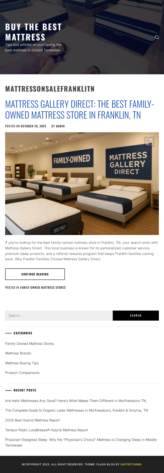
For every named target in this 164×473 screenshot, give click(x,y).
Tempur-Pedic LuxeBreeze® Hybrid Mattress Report (46, 430)
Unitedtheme (130, 464)
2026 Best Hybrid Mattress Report (32, 420)
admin (60, 126)
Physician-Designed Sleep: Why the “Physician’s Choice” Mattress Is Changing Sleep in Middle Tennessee (81, 442)
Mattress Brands (18, 353)
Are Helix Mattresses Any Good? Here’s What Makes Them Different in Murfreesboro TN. (76, 401)
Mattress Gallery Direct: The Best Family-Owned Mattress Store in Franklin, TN (79, 109)
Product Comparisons (22, 372)
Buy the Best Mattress (33, 31)
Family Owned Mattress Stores (43, 287)
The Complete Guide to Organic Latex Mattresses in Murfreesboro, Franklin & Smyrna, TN (76, 410)
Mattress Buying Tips (22, 363)
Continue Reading (35, 274)
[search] (157, 37)
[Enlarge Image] (149, 142)
